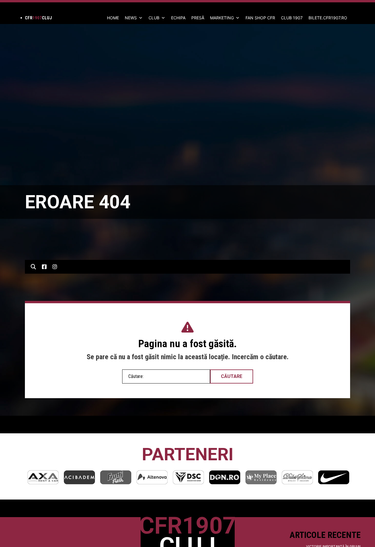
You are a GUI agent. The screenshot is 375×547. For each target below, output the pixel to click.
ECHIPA (178, 17)
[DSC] (188, 477)
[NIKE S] (334, 477)
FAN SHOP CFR (260, 17)
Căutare (231, 376)
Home (113, 17)
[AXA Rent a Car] (43, 477)
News (131, 17)
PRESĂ (197, 17)
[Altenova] (152, 477)
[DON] (225, 477)
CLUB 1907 (292, 17)
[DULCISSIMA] (297, 477)
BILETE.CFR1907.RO (327, 17)
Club (154, 17)
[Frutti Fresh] (116, 477)
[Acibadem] (79, 477)
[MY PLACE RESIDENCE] (261, 477)
